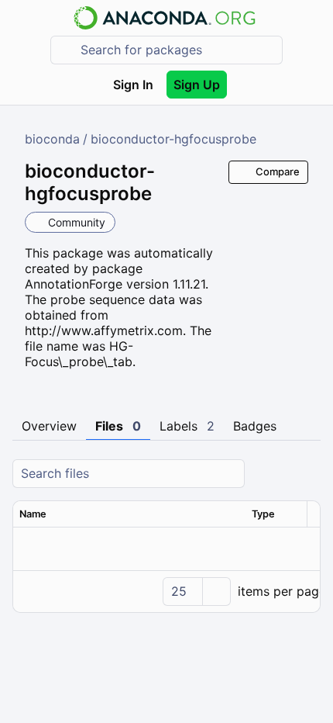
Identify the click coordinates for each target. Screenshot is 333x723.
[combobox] (177, 50)
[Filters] (307, 473)
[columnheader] (129, 514)
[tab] (49, 427)
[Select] (216, 591)
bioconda (52, 139)
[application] (166, 591)
